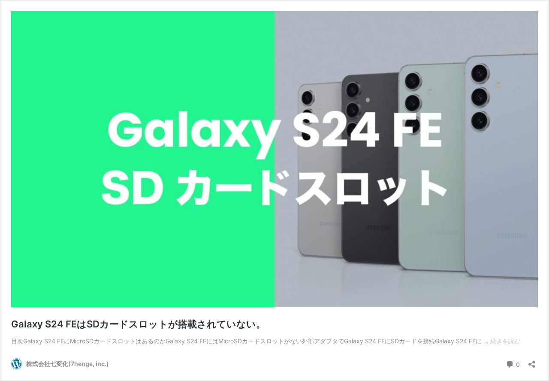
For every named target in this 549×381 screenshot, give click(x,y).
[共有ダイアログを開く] (532, 361)
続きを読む (505, 341)
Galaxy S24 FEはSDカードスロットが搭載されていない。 (138, 324)
